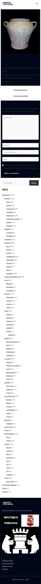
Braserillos (10, 297)
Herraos (9, 263)
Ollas (8, 270)
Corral (6, 280)
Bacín (8, 345)
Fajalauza (9, 389)
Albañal (8, 284)
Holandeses (10, 215)
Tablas (8, 441)
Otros (8, 417)
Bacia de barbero (12, 342)
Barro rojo (9, 386)
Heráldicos (10, 212)
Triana (8, 393)
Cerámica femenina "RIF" (12, 277)
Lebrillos (9, 328)
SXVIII (8, 468)
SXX (7, 471)
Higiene (7, 338)
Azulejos (7, 198)
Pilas (7, 437)
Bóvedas (9, 318)
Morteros (9, 376)
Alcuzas (8, 362)
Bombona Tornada (12, 366)
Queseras (9, 458)
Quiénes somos (7, 566)
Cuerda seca (10, 209)
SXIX (7, 461)
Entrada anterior (20, 90)
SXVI (7, 464)
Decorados (10, 260)
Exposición (20, 62)
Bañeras (9, 348)
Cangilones (8, 239)
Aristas (8, 205)
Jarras (8, 369)
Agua (8, 246)
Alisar (8, 202)
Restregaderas (9, 434)
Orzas (34, 62)
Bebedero (9, 287)
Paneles (9, 222)
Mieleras (11, 335)
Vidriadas (9, 424)
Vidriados (9, 273)
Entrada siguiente (21, 96)
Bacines (9, 400)
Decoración (10, 481)
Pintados (9, 226)
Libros (4, 488)
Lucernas (9, 233)
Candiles (7, 229)
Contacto (5, 569)
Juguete (9, 267)
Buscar (34, 183)
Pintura (6, 430)
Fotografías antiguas (9, 485)
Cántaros (7, 243)
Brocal (8, 448)
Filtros (8, 454)
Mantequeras (10, 372)
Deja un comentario (9, 62)
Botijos (8, 253)
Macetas (7, 420)
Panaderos (10, 236)
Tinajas (8, 331)
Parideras (9, 355)
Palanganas (10, 352)
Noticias (5, 492)
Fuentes (9, 304)
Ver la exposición (8, 563)
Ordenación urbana (12, 219)
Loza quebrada (9, 396)
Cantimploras (10, 256)
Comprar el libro (7, 561)
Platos (8, 308)
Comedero (10, 290)
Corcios (8, 451)
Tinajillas (9, 475)
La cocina (28, 62)
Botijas (8, 250)
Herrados (9, 325)
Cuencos (7, 294)
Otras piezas (8, 427)
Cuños (6, 311)
